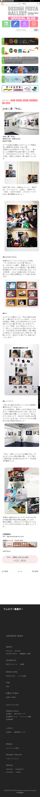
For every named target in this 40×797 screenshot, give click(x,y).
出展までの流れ (12, 693)
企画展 (22, 664)
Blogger (21, 792)
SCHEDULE (11, 660)
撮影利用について (20, 732)
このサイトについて (12, 758)
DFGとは (9, 651)
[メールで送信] (15, 560)
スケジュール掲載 (25, 716)
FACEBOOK (19, 769)
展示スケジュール (11, 664)
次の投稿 (5, 571)
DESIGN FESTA (11, 653)
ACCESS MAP (14, 636)
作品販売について (11, 716)
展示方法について (20, 713)
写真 (7, 103)
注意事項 (9, 713)
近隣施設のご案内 (25, 653)
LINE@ (18, 772)
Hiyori (25, 100)
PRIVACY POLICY (14, 755)
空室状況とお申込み (12, 711)
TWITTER (9, 769)
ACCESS (18, 651)
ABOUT (9, 647)
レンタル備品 (22, 676)
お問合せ (9, 732)
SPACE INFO (12, 672)
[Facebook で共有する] (22, 560)
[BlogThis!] (17, 560)
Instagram (9, 772)
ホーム (20, 571)
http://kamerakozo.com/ (15, 536)
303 (12, 100)
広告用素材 (9, 719)
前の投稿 (35, 571)
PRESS (9, 744)
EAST (19, 100)
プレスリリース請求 (12, 748)
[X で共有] (20, 560)
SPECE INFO (10, 676)
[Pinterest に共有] (25, 560)
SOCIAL (9, 765)
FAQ (8, 682)
